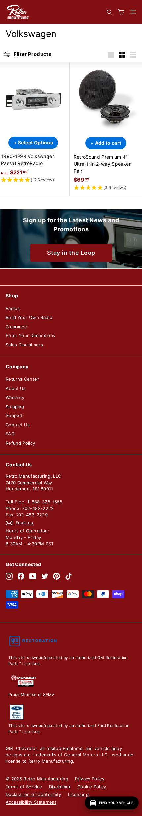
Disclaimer (60, 786)
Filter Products (32, 54)
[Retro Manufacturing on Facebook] (21, 576)
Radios (13, 308)
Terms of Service (24, 786)
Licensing (78, 794)
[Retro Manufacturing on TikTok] (68, 576)
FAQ (10, 433)
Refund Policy (20, 443)
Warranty (15, 397)
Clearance (16, 326)
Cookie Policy (91, 786)
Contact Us (18, 424)
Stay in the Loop (71, 252)
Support (14, 415)
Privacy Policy (89, 778)
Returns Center (22, 379)
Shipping (15, 406)
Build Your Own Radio (29, 317)
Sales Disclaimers (24, 344)
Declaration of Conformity (33, 794)
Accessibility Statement (31, 802)
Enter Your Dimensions (30, 335)
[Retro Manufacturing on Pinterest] (56, 576)
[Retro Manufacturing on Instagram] (9, 576)
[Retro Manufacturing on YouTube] (32, 576)
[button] (33, 180)
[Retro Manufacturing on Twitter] (44, 576)
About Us (16, 388)
